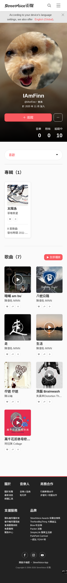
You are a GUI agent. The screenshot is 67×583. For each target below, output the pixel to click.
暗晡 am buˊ (13, 296)
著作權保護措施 (11, 522)
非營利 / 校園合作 (48, 495)
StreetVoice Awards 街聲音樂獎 (45, 518)
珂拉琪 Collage (13, 443)
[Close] (63, 15)
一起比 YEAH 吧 (38, 539)
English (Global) (44, 19)
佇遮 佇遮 (11, 391)
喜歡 (12, 155)
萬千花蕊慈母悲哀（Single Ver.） (28, 439)
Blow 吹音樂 (36, 525)
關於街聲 (8, 491)
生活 (39, 344)
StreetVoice (19, 5)
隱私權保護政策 (11, 518)
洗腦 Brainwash (48, 391)
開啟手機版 (24, 562)
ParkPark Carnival (39, 536)
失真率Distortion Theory (50, 396)
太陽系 (12, 208)
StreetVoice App (40, 562)
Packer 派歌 (36, 529)
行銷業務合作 (46, 491)
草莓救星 (12, 213)
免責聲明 (8, 529)
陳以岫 (8, 396)
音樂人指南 (25, 491)
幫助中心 (8, 532)
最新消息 (8, 495)
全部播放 (55, 257)
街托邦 (23, 495)
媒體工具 (8, 499)
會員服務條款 (10, 525)
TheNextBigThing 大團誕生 (43, 522)
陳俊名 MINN (12, 300)
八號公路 (42, 296)
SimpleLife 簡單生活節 (41, 532)
